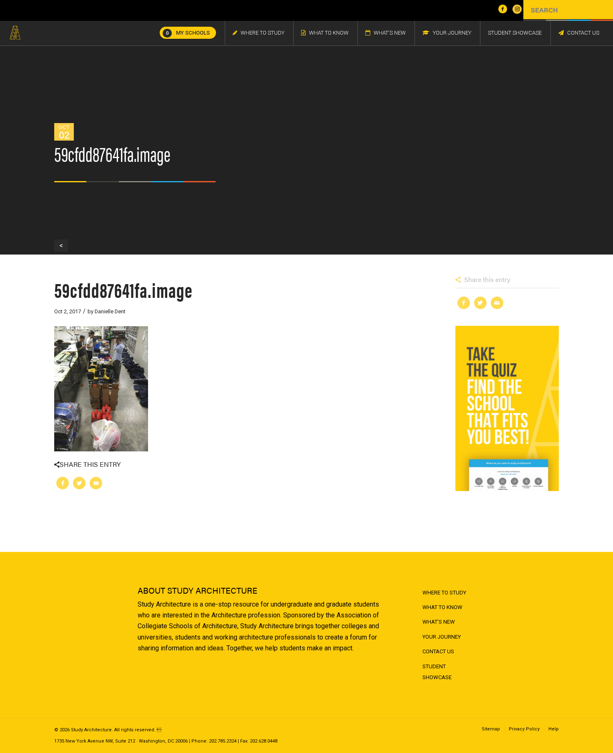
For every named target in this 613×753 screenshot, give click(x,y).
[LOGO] (15, 32)
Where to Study (444, 592)
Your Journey (441, 637)
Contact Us (438, 651)
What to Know (442, 607)
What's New (438, 622)
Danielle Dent (110, 311)
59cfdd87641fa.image (123, 289)
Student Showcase (437, 671)
